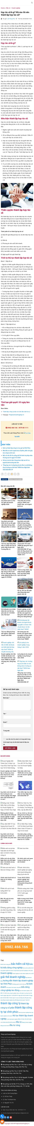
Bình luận (6, 698)
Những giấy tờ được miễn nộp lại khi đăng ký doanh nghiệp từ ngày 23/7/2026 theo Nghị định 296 (8, 816)
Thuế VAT (27, 1000)
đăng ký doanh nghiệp (27, 1022)
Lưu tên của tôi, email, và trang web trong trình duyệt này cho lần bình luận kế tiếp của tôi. (16, 741)
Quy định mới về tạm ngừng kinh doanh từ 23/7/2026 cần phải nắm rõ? (9, 836)
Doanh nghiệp (6, 973)
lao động (15, 990)
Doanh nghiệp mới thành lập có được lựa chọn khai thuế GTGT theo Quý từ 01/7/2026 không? (8, 774)
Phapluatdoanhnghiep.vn (16, 415)
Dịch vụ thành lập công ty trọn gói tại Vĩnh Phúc (16, 448)
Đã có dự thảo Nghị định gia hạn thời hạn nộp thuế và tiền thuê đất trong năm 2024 (8, 937)
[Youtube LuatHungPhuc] (27, 433)
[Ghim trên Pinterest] (15, 474)
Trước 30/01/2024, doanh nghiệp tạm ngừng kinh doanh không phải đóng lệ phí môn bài (24, 881)
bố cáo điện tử (29, 968)
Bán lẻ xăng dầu (7, 964)
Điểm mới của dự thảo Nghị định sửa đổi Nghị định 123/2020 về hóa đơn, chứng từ (8, 861)
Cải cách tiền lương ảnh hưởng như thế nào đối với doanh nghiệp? (25, 919)
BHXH (2, 964)
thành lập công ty (11, 1003)
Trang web (6, 730)
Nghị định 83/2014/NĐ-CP (24, 995)
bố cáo (24, 968)
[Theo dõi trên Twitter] (8, 1117)
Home (3, 8)
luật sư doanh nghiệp (11, 993)
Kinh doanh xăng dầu (16, 987)
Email (5, 722)
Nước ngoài (12, 997)
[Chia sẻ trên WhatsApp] (2, 474)
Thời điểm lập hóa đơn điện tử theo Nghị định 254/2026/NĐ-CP (24, 793)
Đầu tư (19, 1022)
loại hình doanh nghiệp (24, 990)
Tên (4, 713)
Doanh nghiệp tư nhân (17, 973)
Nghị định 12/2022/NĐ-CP (12, 995)
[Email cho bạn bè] (11, 474)
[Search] (32, 3)
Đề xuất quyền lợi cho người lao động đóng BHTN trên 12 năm (24, 937)
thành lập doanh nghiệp (24, 1012)
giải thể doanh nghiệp (13, 977)
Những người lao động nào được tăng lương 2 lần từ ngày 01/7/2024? (8, 919)
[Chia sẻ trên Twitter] (8, 474)
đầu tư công (14, 1025)
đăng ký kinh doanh (5, 1025)
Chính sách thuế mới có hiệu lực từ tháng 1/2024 (8, 879)
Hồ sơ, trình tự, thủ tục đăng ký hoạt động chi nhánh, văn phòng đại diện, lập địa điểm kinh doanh (24, 816)
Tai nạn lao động (18, 997)
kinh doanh (8, 987)
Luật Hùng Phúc (11, 18)
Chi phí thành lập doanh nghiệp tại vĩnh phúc (23, 970)
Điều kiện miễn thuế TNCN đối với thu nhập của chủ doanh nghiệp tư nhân (24, 773)
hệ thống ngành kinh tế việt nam (19, 984)
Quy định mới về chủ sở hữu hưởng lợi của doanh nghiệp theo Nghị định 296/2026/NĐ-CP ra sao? (8, 795)
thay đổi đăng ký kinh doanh (19, 1000)
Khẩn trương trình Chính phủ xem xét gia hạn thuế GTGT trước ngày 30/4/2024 (25, 901)
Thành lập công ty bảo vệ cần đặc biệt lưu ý (16, 411)
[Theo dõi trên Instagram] (5, 1117)
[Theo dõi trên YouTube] (11, 1117)
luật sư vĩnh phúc (20, 993)
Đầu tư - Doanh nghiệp (13, 8)
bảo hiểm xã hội (20, 963)
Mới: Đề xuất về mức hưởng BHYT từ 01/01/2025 (7, 900)
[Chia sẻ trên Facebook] (5, 474)
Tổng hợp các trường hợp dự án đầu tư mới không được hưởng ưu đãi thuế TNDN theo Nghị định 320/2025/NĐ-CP (17, 467)
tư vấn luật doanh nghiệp (12, 1019)
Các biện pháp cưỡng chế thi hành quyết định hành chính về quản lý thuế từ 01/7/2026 (25, 836)
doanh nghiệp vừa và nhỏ (28, 973)
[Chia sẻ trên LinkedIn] (18, 474)
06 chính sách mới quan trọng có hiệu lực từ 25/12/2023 (25, 860)
